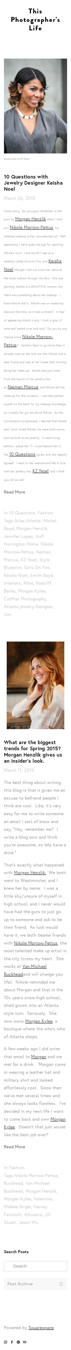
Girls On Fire (37, 567)
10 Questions (22, 454)
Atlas (28, 583)
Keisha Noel (16, 575)
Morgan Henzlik (30, 218)
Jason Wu (28, 1222)
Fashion (45, 513)
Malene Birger (17, 1206)
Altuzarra (33, 1214)
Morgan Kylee (32, 591)
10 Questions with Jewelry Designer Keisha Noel (33, 182)
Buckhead (13, 1183)
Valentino (43, 1198)
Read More (14, 492)
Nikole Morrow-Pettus (31, 227)
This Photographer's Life (35, 19)
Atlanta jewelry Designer (28, 606)
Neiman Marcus (23, 387)
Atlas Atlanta (27, 520)
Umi (8, 614)
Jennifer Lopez (18, 536)
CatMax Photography (25, 599)
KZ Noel (41, 471)
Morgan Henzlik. (30, 872)
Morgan (38, 1056)
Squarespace (41, 1327)
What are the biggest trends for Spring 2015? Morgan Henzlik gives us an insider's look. (33, 751)
